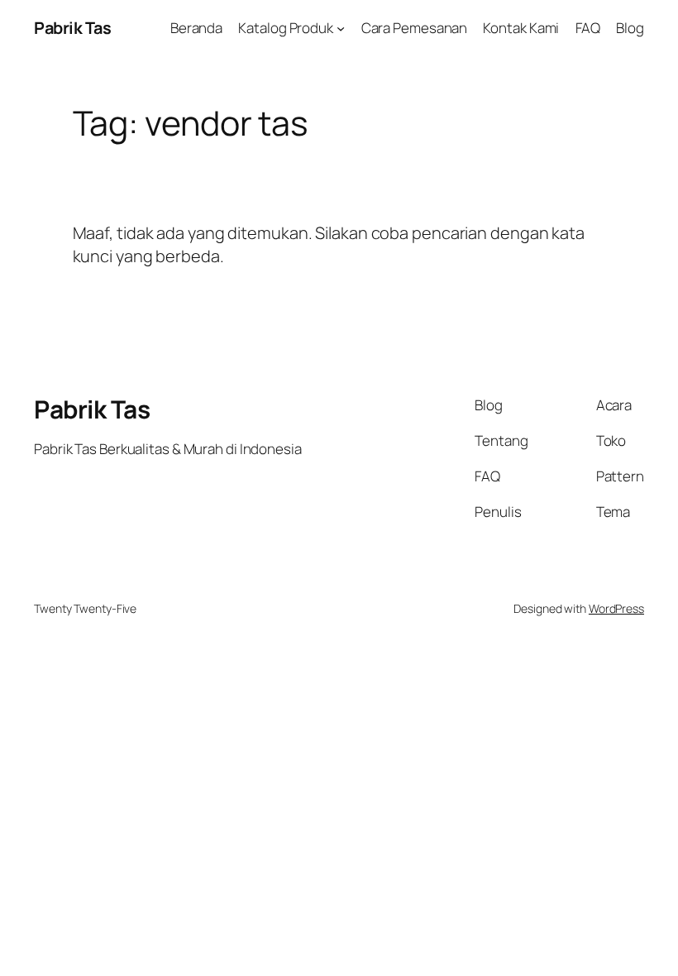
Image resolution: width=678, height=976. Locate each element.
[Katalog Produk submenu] (341, 28)
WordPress (616, 608)
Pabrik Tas (72, 28)
